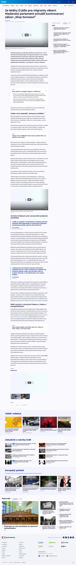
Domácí (21, 5)
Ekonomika (35, 5)
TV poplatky (4, 546)
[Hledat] (69, 2)
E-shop (3, 553)
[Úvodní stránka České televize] (8, 537)
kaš (9, 20)
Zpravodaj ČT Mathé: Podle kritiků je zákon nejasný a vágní (21, 211)
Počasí (41, 5)
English (11, 562)
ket (5, 20)
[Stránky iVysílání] (64, 542)
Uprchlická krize (24, 405)
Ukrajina (12, 5)
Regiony (30, 5)
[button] (26, 35)
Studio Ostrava (22, 548)
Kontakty (21, 557)
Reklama (21, 544)
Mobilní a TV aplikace (6, 555)
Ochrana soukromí (16, 562)
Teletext (3, 548)
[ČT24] (3, 2)
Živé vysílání (4, 544)
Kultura (49, 5)
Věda (45, 5)
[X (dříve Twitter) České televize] (71, 537)
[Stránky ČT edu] (63, 546)
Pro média (21, 542)
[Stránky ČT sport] (52, 542)
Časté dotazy (21, 555)
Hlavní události (6, 5)
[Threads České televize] (73, 537)
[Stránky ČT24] (40, 542)
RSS (73, 562)
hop (7, 20)
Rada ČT (20, 550)
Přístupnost (23, 562)
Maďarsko (17, 405)
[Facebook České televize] (66, 537)
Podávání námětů (22, 553)
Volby (17, 5)
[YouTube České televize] (68, 537)
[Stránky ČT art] (51, 546)
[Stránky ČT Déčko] (40, 546)
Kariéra (20, 552)
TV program (4, 542)
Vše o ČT (3, 557)
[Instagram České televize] (64, 537)
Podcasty (55, 5)
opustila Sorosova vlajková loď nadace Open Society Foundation (32, 300)
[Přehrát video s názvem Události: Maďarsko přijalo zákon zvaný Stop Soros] (27, 35)
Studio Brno (21, 546)
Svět (26, 5)
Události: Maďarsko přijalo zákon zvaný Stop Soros (14, 48)
